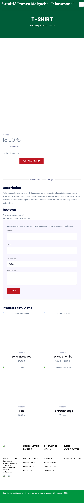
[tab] (35, 180)
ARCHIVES (27, 470)
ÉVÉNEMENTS (28, 466)
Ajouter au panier (31, 161)
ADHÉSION (48, 459)
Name (10, 230)
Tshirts (6, 135)
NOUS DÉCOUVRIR (30, 459)
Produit (43, 25)
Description (35, 180)
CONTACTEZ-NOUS (72, 459)
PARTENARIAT (49, 470)
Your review (12, 270)
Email (9, 245)
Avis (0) (50, 180)
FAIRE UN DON (50, 466)
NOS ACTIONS (29, 462)
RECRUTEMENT (50, 462)
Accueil (34, 25)
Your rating (11, 259)
